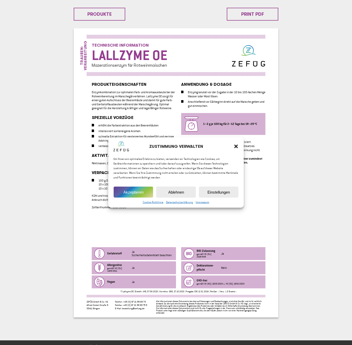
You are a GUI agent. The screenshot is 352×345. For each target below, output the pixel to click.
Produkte (99, 14)
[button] (236, 146)
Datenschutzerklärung (179, 202)
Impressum (202, 202)
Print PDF (252, 14)
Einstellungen (218, 192)
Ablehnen (176, 192)
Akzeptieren (133, 192)
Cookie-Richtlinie (153, 202)
